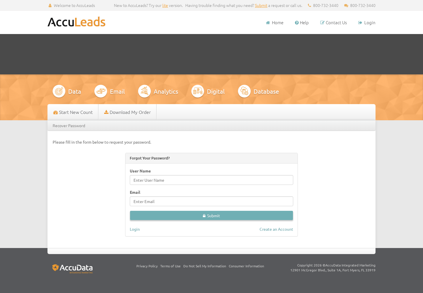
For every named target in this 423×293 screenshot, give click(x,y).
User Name (140, 170)
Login (369, 22)
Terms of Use (170, 266)
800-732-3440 (362, 5)
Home (277, 22)
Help (304, 22)
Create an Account (276, 229)
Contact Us (336, 22)
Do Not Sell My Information (204, 266)
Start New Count (76, 112)
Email (135, 192)
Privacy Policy (147, 266)
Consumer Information (246, 266)
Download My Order (130, 112)
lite (165, 5)
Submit (261, 5)
